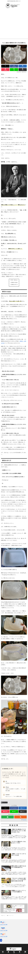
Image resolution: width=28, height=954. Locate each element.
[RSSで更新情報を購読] (20, 817)
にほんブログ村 (3, 924)
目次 (12, 280)
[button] (22, 69)
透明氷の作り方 (14, 284)
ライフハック (4, 802)
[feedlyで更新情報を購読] (7, 817)
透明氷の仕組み (14, 282)
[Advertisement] (14, 24)
